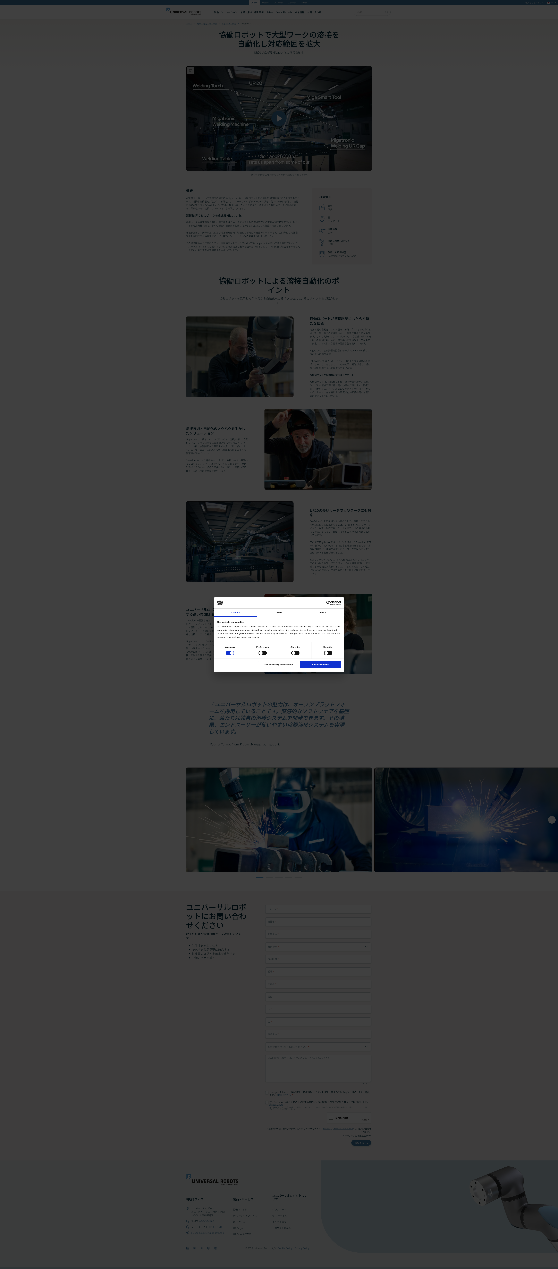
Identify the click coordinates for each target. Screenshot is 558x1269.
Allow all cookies (320, 664)
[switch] (263, 653)
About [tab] (322, 612)
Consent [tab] (235, 612)
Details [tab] (279, 612)
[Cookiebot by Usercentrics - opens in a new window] (328, 603)
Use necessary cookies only (278, 664)
